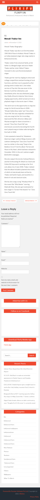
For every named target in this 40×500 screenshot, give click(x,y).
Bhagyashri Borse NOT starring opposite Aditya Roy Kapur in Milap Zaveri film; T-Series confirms (19, 395)
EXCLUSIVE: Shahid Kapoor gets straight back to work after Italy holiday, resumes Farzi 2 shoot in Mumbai (19, 387)
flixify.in (22, 494)
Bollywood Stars (9, 424)
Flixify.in (20, 12)
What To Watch (9, 478)
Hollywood (7, 436)
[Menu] (3, 2)
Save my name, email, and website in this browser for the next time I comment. (10, 282)
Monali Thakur (10, 200)
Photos (6, 451)
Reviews (6, 455)
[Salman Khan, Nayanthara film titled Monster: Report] (3, 23)
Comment (5, 223)
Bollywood (7, 421)
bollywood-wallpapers (11, 428)
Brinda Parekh (29, 200)
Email (3, 260)
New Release (8, 447)
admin (6, 42)
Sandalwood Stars (9, 459)
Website (4, 268)
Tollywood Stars (9, 463)
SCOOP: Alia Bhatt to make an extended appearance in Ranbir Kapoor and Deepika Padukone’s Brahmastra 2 (17, 378)
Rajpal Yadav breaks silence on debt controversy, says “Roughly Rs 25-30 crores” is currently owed (19, 401)
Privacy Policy (34, 497)
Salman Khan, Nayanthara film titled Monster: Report (18, 370)
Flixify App (7, 345)
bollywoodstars (9, 432)
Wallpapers (7, 474)
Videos (6, 470)
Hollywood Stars (9, 440)
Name (3, 251)
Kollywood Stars (9, 444)
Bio (5, 35)
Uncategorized (8, 467)
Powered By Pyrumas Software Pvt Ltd (15, 491)
